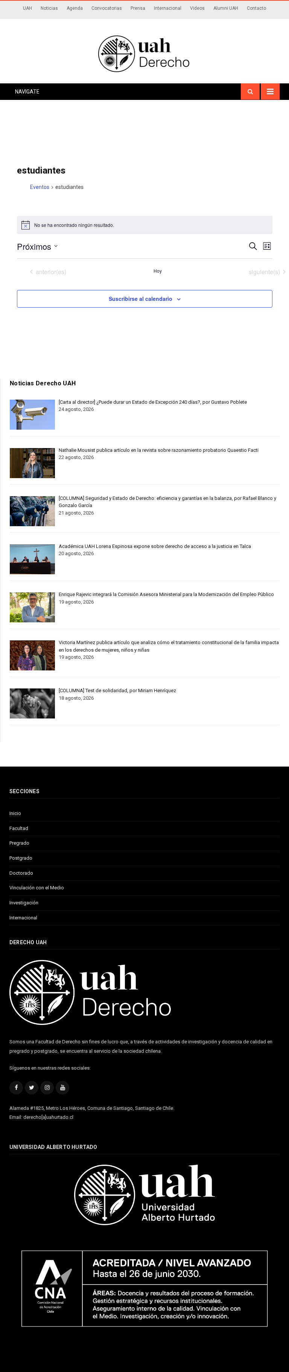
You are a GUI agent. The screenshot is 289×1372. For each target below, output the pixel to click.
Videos (197, 8)
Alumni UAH (225, 8)
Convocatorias (106, 8)
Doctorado (21, 873)
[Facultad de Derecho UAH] (144, 53)
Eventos (39, 187)
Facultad (18, 828)
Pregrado (19, 843)
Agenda (75, 8)
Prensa (138, 8)
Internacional (167, 8)
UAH (27, 8)
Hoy (158, 271)
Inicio (15, 813)
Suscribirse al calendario (140, 298)
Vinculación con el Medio (36, 888)
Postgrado (20, 858)
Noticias (49, 8)
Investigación (23, 903)
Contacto (256, 8)
